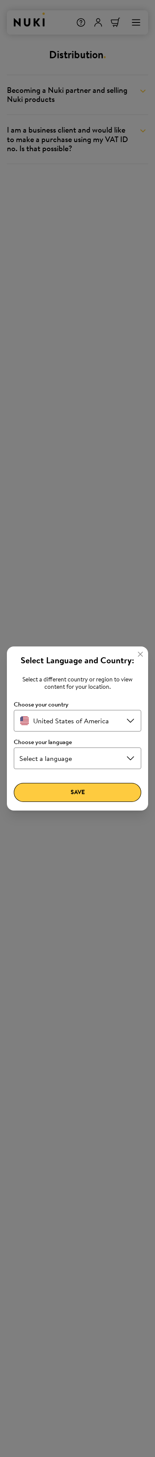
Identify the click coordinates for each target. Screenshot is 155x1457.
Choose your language (43, 742)
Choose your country (41, 704)
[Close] (140, 654)
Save (78, 792)
